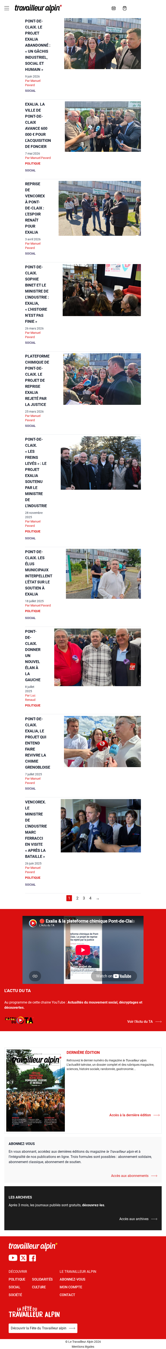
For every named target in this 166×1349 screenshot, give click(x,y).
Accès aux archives (133, 1219)
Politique (32, 163)
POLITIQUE (17, 1279)
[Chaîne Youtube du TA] (13, 1258)
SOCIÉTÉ (15, 1295)
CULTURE (39, 1287)
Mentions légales (83, 1346)
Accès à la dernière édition (130, 1115)
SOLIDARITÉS (42, 1279)
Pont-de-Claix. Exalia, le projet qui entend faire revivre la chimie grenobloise (37, 743)
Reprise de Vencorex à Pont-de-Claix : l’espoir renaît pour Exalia (35, 208)
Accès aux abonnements (129, 1176)
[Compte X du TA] (23, 1258)
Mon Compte (71, 1287)
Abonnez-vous (72, 1279)
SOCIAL (14, 1287)
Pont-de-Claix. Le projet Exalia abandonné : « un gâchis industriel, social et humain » (37, 45)
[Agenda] (114, 8)
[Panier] (125, 8)
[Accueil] (38, 8)
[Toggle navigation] (6, 8)
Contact (67, 1295)
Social (30, 90)
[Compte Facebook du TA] (32, 1258)
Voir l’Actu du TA (140, 1022)
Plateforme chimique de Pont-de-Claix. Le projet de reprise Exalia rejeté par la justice (37, 380)
